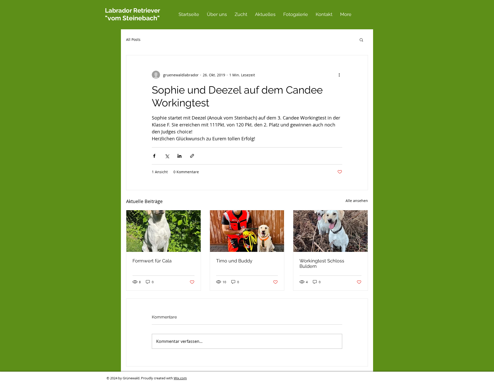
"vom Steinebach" (132, 18)
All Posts (133, 39)
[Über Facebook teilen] (154, 155)
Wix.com (180, 378)
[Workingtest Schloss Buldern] (330, 231)
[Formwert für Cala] (163, 231)
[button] (361, 40)
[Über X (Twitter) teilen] (166, 155)
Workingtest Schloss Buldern (321, 263)
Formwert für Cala (152, 260)
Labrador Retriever (132, 10)
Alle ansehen (357, 200)
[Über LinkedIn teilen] (179, 155)
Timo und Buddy (234, 260)
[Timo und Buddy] (247, 231)
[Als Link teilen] (192, 155)
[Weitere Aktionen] (339, 75)
